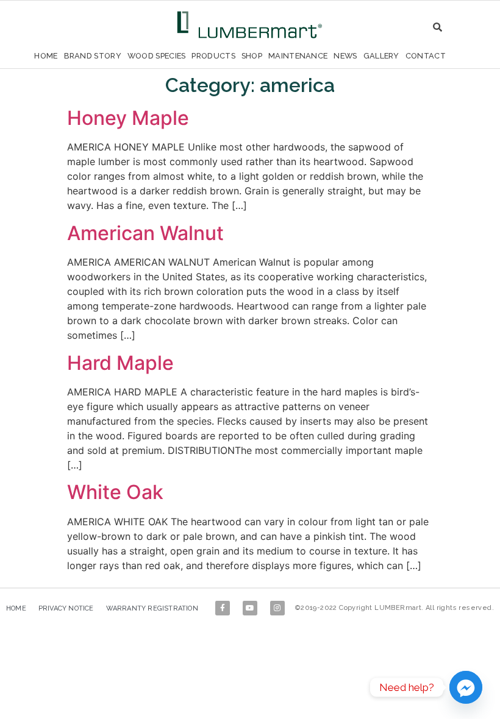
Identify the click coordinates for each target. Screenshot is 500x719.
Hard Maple (120, 363)
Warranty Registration (152, 608)
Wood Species (156, 55)
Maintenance (297, 55)
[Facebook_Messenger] (465, 687)
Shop (251, 55)
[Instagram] (277, 608)
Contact (425, 55)
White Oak (115, 492)
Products (213, 55)
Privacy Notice (66, 608)
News (345, 55)
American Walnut (145, 233)
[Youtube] (250, 608)
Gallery (381, 55)
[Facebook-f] (222, 608)
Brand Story (92, 55)
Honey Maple (128, 118)
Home (45, 55)
